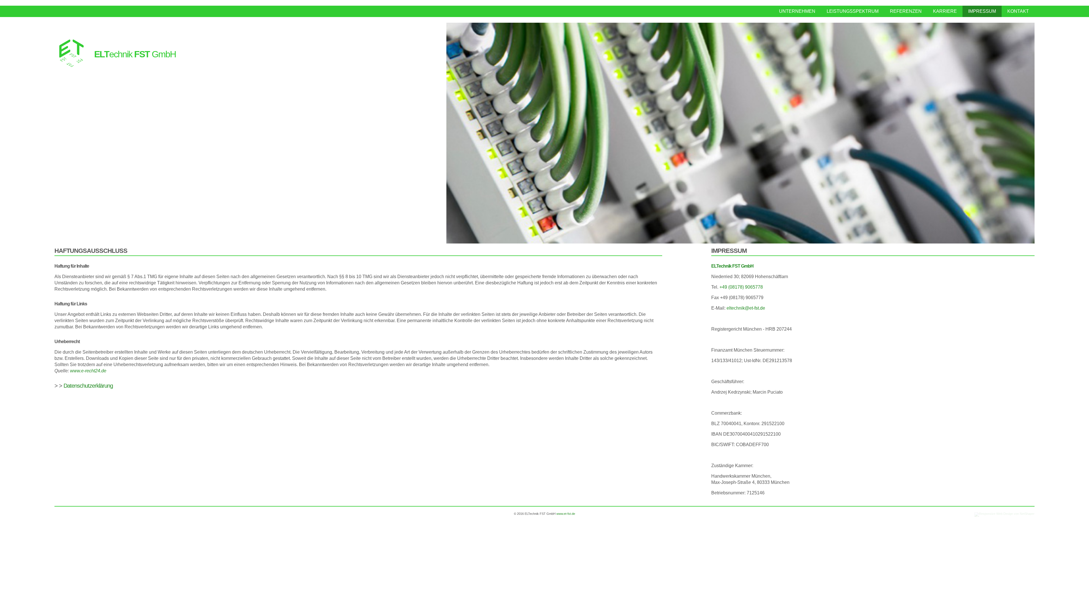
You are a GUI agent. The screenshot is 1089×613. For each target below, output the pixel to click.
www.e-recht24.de (88, 370)
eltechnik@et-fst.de (746, 308)
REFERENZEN (906, 11)
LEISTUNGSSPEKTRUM (853, 11)
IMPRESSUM (982, 11)
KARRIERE (945, 11)
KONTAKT (1018, 11)
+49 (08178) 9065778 (741, 287)
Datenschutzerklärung (88, 386)
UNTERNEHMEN (797, 11)
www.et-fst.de (565, 513)
